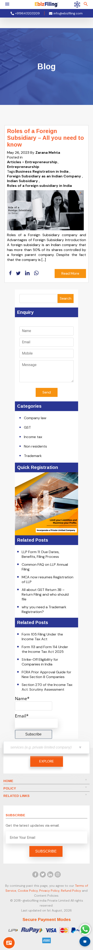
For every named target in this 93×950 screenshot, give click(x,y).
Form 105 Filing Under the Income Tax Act (42, 636)
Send (46, 392)
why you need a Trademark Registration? (44, 609)
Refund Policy (71, 891)
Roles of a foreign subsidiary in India (39, 185)
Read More (70, 273)
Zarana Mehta (47, 152)
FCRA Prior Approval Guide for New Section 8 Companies (46, 674)
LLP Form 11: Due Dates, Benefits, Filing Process (40, 554)
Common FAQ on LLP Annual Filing (45, 567)
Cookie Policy (28, 891)
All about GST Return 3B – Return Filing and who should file (45, 594)
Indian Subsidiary (22, 181)
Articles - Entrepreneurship (32, 162)
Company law (35, 418)
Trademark (33, 455)
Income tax (33, 436)
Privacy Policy (49, 891)
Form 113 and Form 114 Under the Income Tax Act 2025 (45, 649)
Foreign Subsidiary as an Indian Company (44, 176)
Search (65, 298)
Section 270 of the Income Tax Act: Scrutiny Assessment (47, 687)
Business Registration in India (42, 171)
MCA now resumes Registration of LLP (47, 579)
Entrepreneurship (23, 166)
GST (27, 427)
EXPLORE (46, 761)
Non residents (35, 446)
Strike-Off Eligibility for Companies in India (40, 662)
